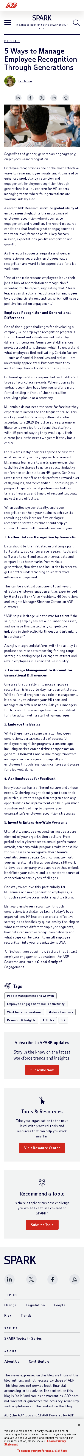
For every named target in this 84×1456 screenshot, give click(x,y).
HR (63, 1020)
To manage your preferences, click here (42, 1450)
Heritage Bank (20, 596)
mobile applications (56, 897)
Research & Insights (21, 1020)
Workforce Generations (24, 1012)
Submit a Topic (42, 1225)
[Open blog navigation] (7, 23)
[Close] (79, 1425)
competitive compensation (52, 749)
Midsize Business (60, 1012)
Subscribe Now (42, 1070)
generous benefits (19, 754)
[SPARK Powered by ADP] (42, 17)
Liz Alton (25, 81)
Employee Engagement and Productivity (36, 1004)
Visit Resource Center (42, 1148)
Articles (48, 1020)
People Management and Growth (30, 995)
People (12, 41)
